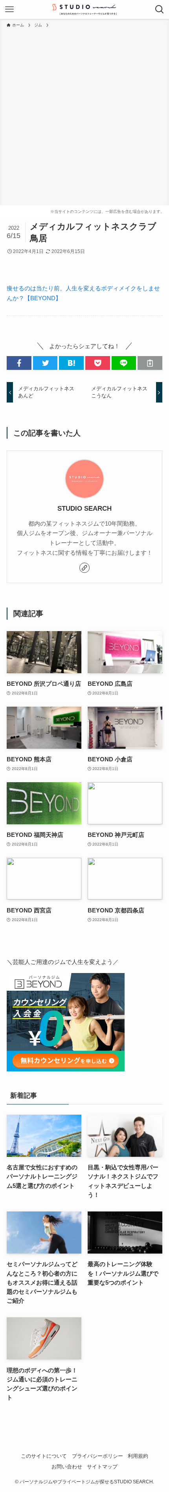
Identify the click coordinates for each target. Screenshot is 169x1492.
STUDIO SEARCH (84, 508)
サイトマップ (102, 1467)
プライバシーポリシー (97, 1456)
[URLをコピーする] (150, 363)
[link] (84, 568)
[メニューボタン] (9, 9)
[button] (19, 363)
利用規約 (138, 1456)
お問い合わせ (66, 1467)
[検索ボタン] (159, 9)
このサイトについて (44, 1456)
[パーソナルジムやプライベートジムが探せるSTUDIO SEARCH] (84, 9)
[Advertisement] (84, 116)
